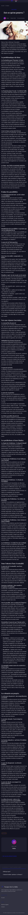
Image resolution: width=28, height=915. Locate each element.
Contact (3, 906)
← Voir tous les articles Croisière (9, 856)
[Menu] (16, 1)
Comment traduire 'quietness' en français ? (12, 874)
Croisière (7, 5)
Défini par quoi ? (7, 871)
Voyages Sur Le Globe (11, 887)
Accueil (2, 5)
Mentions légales (4, 904)
